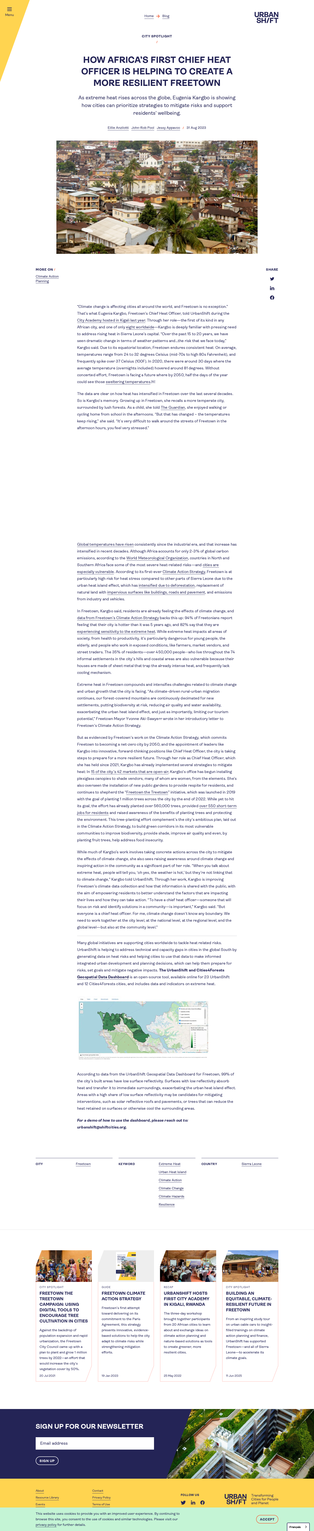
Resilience (167, 1204)
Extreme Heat (169, 1164)
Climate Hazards (171, 1196)
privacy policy (46, 1525)
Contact (97, 1490)
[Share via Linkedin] (272, 288)
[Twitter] (183, 1502)
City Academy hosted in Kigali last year (111, 320)
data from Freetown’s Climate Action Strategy (118, 618)
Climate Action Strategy (184, 572)
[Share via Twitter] (272, 279)
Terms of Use (101, 1504)
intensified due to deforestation (167, 585)
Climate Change (171, 1188)
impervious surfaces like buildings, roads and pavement (156, 592)
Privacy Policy (101, 1497)
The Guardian (173, 407)
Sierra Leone (252, 1164)
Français (295, 1527)
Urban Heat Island (172, 1172)
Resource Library (47, 1497)
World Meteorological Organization (157, 558)
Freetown (83, 1164)
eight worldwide (140, 327)
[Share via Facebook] (272, 297)
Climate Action (170, 1180)
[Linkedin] (193, 1502)
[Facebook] (202, 1502)
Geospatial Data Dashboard (103, 977)
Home (149, 16)
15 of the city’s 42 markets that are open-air (129, 772)
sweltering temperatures (128, 382)
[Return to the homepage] (251, 1499)
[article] (64, 1316)
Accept (267, 1519)
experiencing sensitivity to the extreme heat (116, 631)
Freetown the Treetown (147, 792)
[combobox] (298, 1527)
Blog (165, 16)
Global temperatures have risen (105, 544)
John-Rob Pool (142, 128)
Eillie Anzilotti (118, 128)
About (40, 1490)
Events (40, 1504)
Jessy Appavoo (168, 128)
